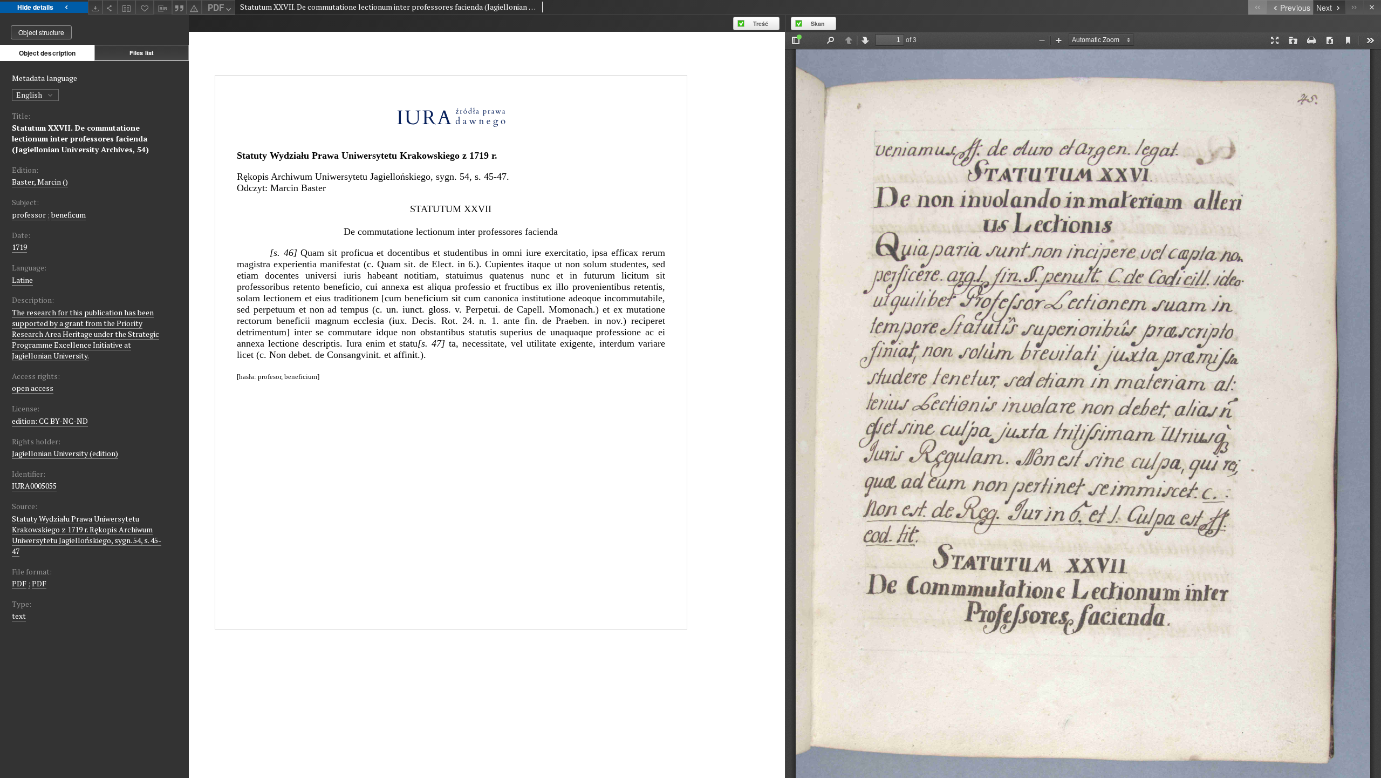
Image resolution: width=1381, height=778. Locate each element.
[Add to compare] (127, 7)
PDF (216, 7)
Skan (818, 23)
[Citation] (179, 7)
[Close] (1372, 7)
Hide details (35, 7)
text (19, 616)
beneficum (68, 214)
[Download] (95, 7)
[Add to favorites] (144, 7)
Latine (22, 280)
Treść (760, 23)
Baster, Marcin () (40, 182)
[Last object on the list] (1354, 7)
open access (32, 388)
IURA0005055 (34, 486)
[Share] (110, 7)
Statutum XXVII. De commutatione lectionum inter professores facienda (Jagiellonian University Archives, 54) (80, 138)
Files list (141, 53)
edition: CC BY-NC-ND (50, 421)
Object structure (41, 32)
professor (29, 214)
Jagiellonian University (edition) (65, 453)
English (30, 95)
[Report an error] (194, 7)
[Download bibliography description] (163, 7)
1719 (19, 247)
